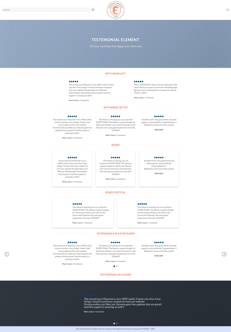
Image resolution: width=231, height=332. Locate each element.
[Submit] (93, 10)
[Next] (224, 254)
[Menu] (227, 10)
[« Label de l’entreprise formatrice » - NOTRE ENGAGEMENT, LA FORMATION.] (115, 10)
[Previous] (7, 254)
